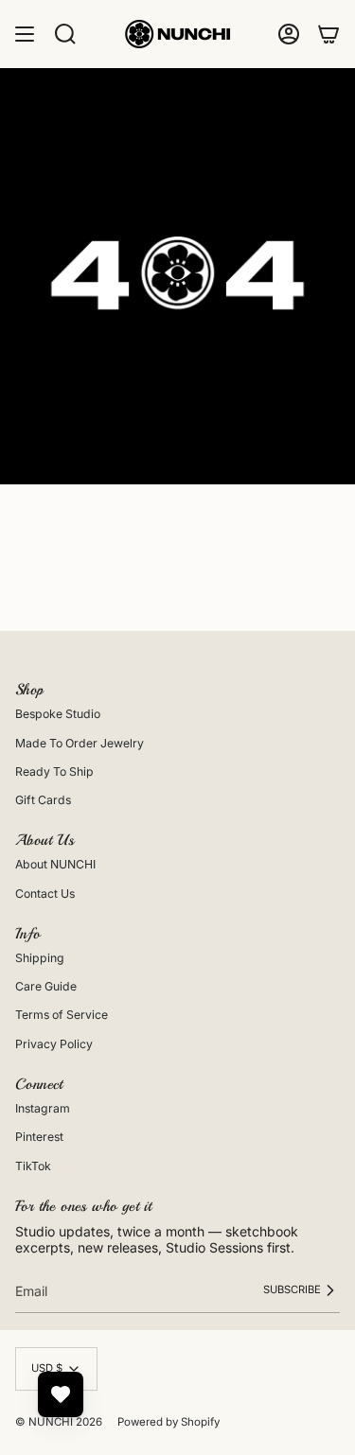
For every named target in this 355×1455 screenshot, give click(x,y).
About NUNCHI (55, 864)
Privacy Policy (54, 1044)
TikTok (33, 1166)
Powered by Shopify (168, 1422)
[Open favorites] (60, 1394)
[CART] (328, 34)
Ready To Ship (54, 771)
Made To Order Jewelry (79, 743)
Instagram (42, 1108)
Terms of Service (61, 1015)
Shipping (39, 958)
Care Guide (46, 986)
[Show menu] (25, 34)
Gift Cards (43, 800)
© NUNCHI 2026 (58, 1422)
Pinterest (39, 1137)
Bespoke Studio (57, 714)
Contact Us (45, 893)
